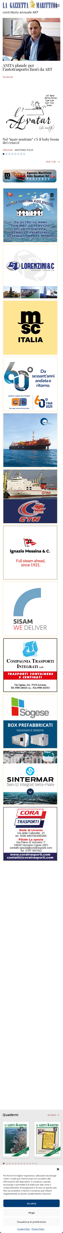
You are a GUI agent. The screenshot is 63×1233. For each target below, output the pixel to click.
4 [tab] (12, 154)
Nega (31, 1212)
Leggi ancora (31, 145)
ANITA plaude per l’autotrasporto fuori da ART (27, 67)
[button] (58, 1169)
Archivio (52, 1115)
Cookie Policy (23, 1229)
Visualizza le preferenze (31, 1221)
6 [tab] (18, 154)
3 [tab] (9, 154)
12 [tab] (36, 1163)
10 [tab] (30, 1163)
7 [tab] (21, 154)
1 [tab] (3, 154)
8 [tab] (24, 154)
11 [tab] (33, 1163)
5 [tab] (15, 154)
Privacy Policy (38, 1229)
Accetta (31, 1203)
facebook (8, 76)
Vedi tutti (51, 161)
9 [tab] (27, 1163)
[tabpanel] (31, 145)
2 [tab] (6, 154)
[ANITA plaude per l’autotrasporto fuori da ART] (31, 39)
